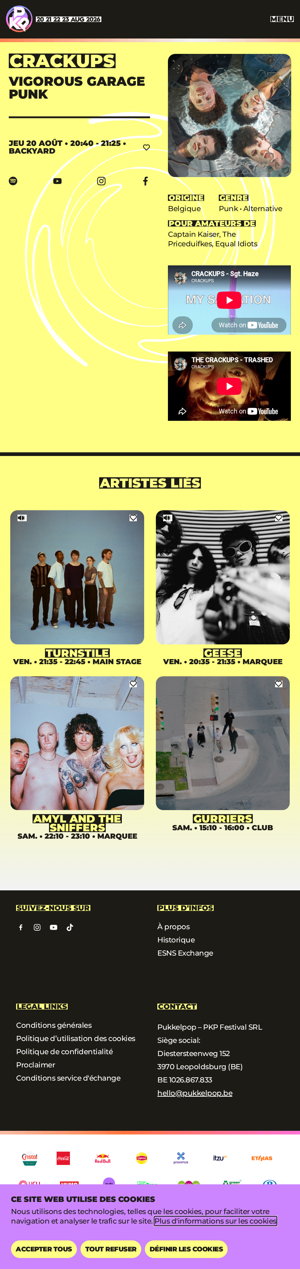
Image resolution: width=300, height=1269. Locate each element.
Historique (176, 939)
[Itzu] (220, 1158)
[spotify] (13, 181)
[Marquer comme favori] (146, 147)
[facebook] (145, 181)
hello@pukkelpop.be (194, 1093)
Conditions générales (53, 1025)
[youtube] (57, 181)
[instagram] (101, 181)
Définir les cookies (186, 1249)
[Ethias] (261, 1158)
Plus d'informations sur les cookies (215, 1221)
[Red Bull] (102, 1158)
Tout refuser (110, 1249)
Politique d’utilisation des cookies (75, 1038)
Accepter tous (44, 1249)
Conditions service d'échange (68, 1078)
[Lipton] (141, 1158)
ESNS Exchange (185, 953)
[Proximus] (181, 1158)
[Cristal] (30, 1158)
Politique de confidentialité (64, 1051)
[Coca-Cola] (63, 1158)
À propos (173, 926)
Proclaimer (35, 1064)
